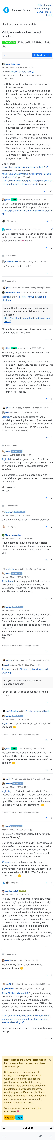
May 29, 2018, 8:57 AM (20, 67)
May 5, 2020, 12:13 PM (20, 515)
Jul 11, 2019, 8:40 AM (19, 455)
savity (8, 960)
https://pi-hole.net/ (21, 71)
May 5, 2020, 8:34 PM (20, 830)
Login (19, 1117)
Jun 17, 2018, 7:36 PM (36, 261)
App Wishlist (10, 42)
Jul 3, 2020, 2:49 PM (32, 989)
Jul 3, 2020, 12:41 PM (29, 960)
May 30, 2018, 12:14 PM (30, 229)
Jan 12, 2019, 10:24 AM (28, 412)
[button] (4, 1136)
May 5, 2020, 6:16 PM (19, 787)
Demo (40, 11)
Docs (48, 11)
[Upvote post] (45, 191)
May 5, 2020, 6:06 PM (20, 719)
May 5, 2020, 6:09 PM (35, 748)
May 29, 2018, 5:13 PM (36, 199)
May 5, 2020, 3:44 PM (20, 538)
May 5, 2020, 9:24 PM (20, 894)
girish (7, 199)
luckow (8, 607)
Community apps (42, 8)
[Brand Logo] (6, 10)
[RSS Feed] (4, 46)
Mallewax (9, 989)
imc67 (8, 451)
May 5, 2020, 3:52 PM (20, 577)
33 (51, 191)
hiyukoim (9, 512)
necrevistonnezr (12, 64)
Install (49, 15)
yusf (7, 665)
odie (7, 412)
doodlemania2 (11, 891)
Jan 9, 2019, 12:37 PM (38, 292)
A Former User (11, 261)
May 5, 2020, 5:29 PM (20, 610)
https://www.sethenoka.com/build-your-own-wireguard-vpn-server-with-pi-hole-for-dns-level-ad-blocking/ (26, 1019)
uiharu (8, 229)
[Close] (49, 1060)
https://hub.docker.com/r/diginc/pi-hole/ (23, 167)
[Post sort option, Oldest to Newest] (5, 55)
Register (9, 1117)
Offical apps (44, 5)
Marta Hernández (13, 535)
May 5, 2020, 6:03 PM (28, 665)
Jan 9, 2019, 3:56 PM (35, 348)
